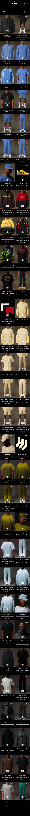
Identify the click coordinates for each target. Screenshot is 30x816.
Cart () (26, 3)
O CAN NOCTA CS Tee (7, 291)
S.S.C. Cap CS (7, 183)
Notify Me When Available (22, 37)
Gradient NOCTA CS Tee (7, 480)
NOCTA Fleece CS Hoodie (7, 61)
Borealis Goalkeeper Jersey (7, 265)
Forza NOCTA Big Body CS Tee (7, 373)
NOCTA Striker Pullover (7, 35)
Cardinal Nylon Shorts (7, 134)
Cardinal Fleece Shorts (7, 427)
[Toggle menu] (3, 4)
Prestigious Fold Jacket (7, 722)
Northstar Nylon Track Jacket (7, 86)
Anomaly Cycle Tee (7, 640)
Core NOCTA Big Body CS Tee (7, 695)
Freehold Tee (7, 775)
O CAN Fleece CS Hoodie (7, 237)
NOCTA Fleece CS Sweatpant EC (7, 159)
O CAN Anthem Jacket (7, 210)
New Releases (15, 9)
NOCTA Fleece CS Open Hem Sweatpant (7, 505)
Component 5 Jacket (7, 748)
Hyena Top (7, 668)
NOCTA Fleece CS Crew (7, 346)
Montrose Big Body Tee (7, 110)
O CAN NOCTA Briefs (7, 319)
